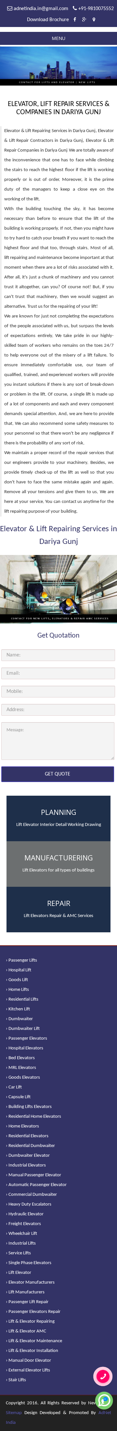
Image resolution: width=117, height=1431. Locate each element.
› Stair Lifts (16, 1380)
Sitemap (14, 1413)
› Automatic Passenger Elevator (36, 1184)
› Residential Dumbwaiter (30, 1145)
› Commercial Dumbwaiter (31, 1194)
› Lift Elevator (18, 1272)
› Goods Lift (17, 980)
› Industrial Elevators (26, 1165)
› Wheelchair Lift (21, 1233)
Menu (58, 38)
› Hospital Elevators (24, 1048)
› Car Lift (14, 1087)
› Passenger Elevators (26, 1038)
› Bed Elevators (20, 1058)
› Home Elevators (22, 1126)
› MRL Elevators (21, 1067)
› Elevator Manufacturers (30, 1282)
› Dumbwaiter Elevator (28, 1155)
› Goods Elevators (23, 1077)
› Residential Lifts (22, 999)
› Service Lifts (18, 1253)
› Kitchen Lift (18, 1009)
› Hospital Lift (18, 970)
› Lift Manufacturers (25, 1292)
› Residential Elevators (27, 1136)
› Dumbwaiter (19, 1019)
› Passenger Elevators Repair (33, 1311)
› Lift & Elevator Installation (32, 1350)
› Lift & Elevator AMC (26, 1331)
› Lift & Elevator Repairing (30, 1321)
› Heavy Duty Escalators (28, 1204)
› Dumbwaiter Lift (23, 1028)
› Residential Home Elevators (33, 1116)
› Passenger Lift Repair (27, 1302)
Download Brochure (48, 19)
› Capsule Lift (18, 1097)
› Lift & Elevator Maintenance (34, 1341)
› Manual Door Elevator (28, 1360)
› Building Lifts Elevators (29, 1106)
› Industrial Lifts (21, 1243)
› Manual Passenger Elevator (33, 1175)
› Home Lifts (17, 989)
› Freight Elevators (23, 1224)
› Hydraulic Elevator (25, 1214)
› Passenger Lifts (21, 960)
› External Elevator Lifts (28, 1370)
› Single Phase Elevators (28, 1263)
